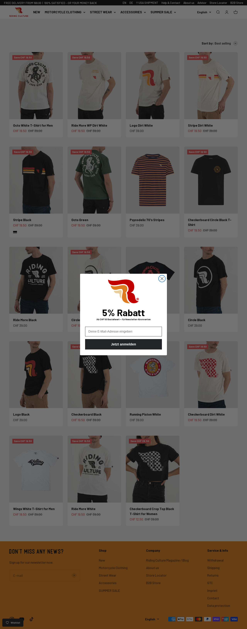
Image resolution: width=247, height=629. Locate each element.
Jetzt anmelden (123, 344)
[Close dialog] (162, 278)
